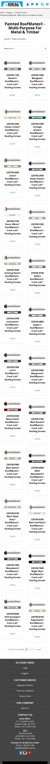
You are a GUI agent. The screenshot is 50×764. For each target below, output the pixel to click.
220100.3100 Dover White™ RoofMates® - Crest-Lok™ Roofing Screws (13, 227)
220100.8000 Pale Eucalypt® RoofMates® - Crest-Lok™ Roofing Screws (13, 620)
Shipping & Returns (25, 685)
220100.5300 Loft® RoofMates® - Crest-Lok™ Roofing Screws (13, 373)
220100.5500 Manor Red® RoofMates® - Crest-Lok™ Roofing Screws (13, 422)
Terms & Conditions (25, 690)
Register (25, 673)
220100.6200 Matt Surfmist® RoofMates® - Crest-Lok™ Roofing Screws (37, 525)
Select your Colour (14, 39)
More (12, 95)
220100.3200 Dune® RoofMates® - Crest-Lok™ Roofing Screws (37, 230)
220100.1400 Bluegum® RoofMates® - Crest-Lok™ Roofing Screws (37, 81)
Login (25, 668)
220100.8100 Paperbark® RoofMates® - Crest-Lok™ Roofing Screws (37, 623)
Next (39, 649)
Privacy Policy (25, 696)
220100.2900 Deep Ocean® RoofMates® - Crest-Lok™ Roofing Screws (37, 181)
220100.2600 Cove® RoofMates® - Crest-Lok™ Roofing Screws (13, 178)
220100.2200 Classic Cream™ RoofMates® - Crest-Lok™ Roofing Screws (13, 130)
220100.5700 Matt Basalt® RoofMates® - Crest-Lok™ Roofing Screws (37, 425)
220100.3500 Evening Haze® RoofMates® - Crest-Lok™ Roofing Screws (13, 276)
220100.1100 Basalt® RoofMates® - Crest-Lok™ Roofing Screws (13, 81)
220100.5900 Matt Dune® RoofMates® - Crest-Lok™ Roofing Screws (13, 470)
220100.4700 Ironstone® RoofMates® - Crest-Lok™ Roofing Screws (13, 324)
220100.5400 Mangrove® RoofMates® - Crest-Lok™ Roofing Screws (37, 376)
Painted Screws (21, 12)
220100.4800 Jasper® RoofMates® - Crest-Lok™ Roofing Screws (37, 327)
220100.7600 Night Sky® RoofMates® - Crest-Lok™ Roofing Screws (37, 574)
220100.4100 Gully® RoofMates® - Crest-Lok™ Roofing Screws (37, 279)
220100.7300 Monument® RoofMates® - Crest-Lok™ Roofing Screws (13, 571)
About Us (25, 708)
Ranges (10, 12)
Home (2, 12)
